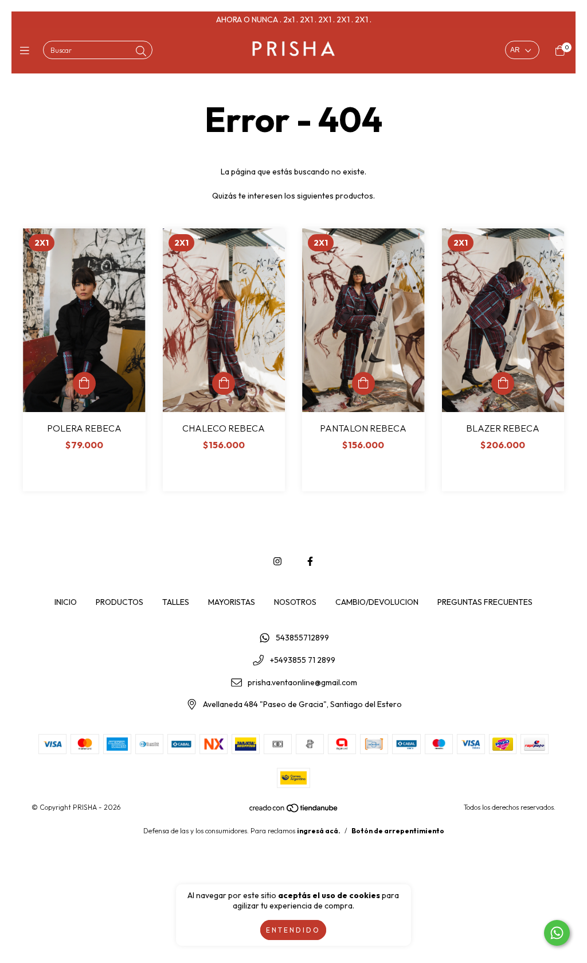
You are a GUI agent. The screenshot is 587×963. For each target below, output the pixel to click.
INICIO (65, 602)
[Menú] (27, 51)
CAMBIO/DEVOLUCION (376, 602)
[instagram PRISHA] (277, 561)
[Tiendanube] (294, 810)
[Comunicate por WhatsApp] (557, 933)
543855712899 (302, 638)
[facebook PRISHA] (310, 561)
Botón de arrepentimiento (397, 830)
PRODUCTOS (119, 602)
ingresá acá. (319, 830)
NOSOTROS (295, 602)
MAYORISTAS (231, 602)
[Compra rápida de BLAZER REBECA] (502, 383)
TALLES (175, 602)
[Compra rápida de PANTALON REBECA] (363, 383)
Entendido (293, 930)
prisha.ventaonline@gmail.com (302, 682)
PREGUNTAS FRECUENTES (485, 602)
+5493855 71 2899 (302, 660)
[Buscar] (141, 51)
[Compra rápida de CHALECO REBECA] (223, 383)
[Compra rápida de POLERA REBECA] (84, 383)
